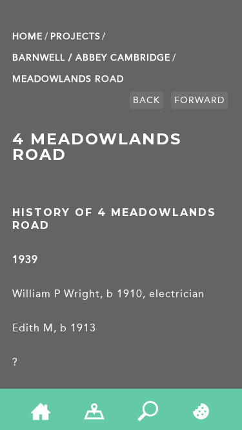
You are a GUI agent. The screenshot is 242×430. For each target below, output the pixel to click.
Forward (199, 100)
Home (27, 36)
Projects (75, 36)
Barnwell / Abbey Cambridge (91, 57)
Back (146, 100)
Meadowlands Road (68, 78)
